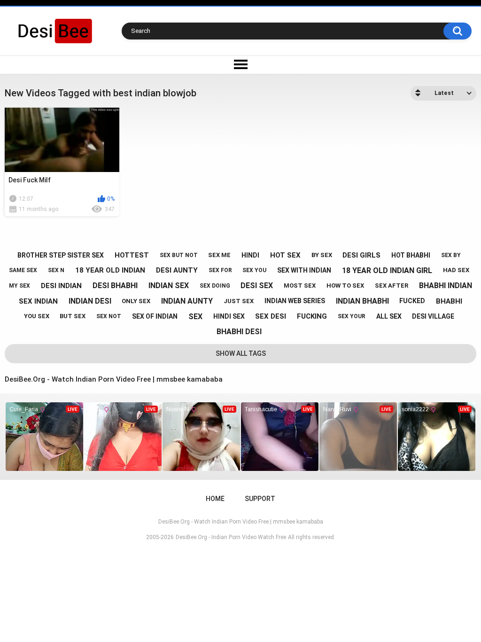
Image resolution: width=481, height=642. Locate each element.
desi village (433, 316)
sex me (219, 254)
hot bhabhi (410, 255)
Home (215, 498)
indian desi (90, 301)
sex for (220, 270)
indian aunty (187, 301)
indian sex (168, 285)
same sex (23, 270)
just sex (239, 301)
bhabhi (449, 301)
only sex (136, 301)
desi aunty (177, 270)
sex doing (215, 285)
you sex (36, 316)
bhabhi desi (239, 331)
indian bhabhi (362, 301)
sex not (108, 316)
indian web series (294, 301)
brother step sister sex (60, 255)
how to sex (345, 285)
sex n (56, 270)
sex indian (38, 301)
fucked (412, 301)
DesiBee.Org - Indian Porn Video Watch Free (231, 537)
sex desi (270, 316)
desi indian (61, 286)
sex (195, 316)
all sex (389, 316)
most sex (300, 285)
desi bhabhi (115, 285)
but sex (72, 316)
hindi (250, 255)
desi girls (361, 255)
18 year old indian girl (387, 270)
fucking (312, 316)
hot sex (285, 255)
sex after (391, 285)
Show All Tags (241, 353)
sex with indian (304, 270)
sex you (254, 270)
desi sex (256, 285)
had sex (456, 270)
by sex (321, 254)
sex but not (179, 255)
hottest (132, 255)
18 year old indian (110, 270)
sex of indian (155, 316)
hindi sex (229, 316)
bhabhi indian (445, 285)
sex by (451, 255)
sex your (351, 316)
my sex (19, 285)
